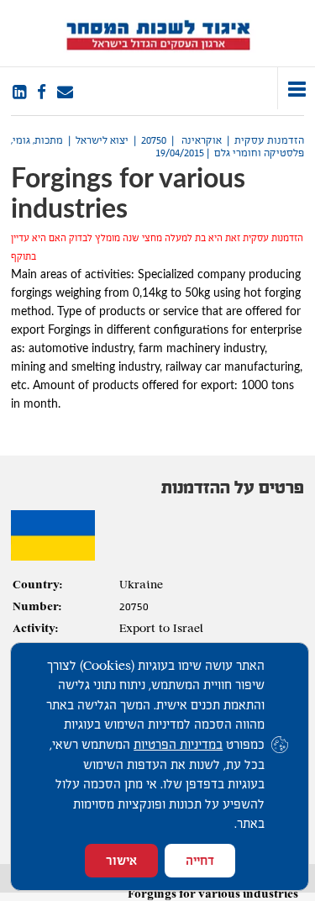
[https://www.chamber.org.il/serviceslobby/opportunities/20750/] (65, 92)
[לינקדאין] (19, 92)
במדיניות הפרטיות (178, 744)
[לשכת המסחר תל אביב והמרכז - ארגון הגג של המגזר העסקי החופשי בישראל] (157, 33)
